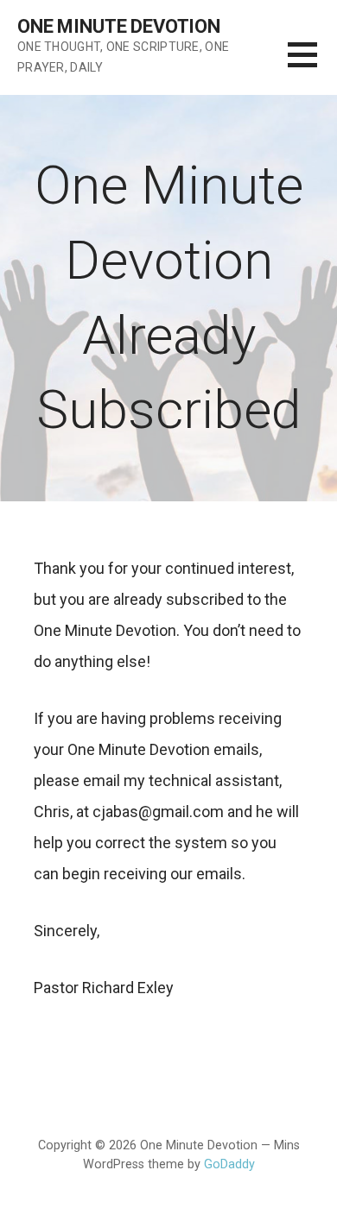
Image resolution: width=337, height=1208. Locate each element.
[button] (312, 65)
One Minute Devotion (118, 26)
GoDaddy (229, 1164)
